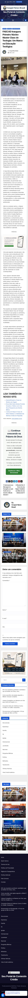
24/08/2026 (8, 829)
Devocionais (6, 723)
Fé (3, 734)
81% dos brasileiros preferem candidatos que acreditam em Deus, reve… (13, 524)
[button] (23, 20)
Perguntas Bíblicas (8, 753)
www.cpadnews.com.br (17, 418)
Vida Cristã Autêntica (8, 772)
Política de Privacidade (7, 868)
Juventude (5, 745)
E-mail (5, 618)
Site (4, 627)
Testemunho (6, 764)
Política (5, 757)
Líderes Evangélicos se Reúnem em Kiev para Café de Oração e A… (13, 540)
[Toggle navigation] (13, 20)
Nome (5, 610)
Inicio (2, 857)
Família (4, 730)
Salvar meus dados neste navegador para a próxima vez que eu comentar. (14, 638)
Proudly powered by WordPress (9, 986)
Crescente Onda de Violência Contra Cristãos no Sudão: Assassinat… (12, 555)
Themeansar (14, 987)
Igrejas (4, 28)
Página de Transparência (8, 871)
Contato (3, 882)
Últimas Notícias (16, 28)
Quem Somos (4, 861)
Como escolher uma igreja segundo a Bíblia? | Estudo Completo (14, 813)
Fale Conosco (5, 878)
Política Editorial (5, 875)
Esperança (5, 726)
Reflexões (5, 761)
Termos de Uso (5, 864)
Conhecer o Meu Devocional (14, 471)
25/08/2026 (8, 796)
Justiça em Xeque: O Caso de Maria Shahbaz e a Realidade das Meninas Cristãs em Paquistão (15, 413)
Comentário (6, 580)
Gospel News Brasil (13, 50)
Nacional (9, 28)
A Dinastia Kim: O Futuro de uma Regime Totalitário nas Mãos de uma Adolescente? (20, 488)
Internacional (6, 742)
